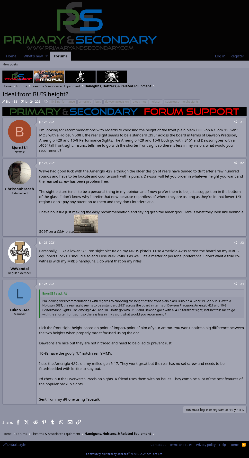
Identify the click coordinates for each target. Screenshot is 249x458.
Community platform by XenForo (124, 454)
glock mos (139, 101)
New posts (10, 64)
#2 (242, 163)
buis (98, 101)
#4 (242, 284)
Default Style (16, 444)
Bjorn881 (12, 101)
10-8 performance (62, 101)
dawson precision (117, 101)
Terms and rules (180, 444)
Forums (60, 56)
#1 (242, 122)
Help (222, 444)
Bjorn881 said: (52, 293)
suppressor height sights (182, 101)
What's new (33, 56)
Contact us (158, 444)
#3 (242, 243)
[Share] (235, 122)
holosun (156, 101)
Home (11, 56)
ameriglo (85, 101)
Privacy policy (206, 444)
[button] (46, 56)
